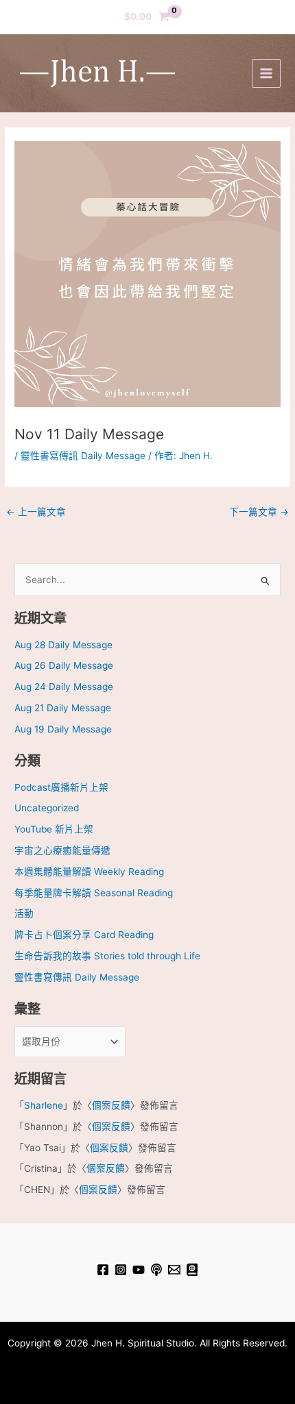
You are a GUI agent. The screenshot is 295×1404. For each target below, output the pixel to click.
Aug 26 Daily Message (63, 665)
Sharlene (43, 1105)
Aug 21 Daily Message (62, 707)
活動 (24, 913)
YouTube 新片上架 (53, 829)
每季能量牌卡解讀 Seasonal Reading (93, 892)
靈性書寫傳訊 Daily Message (83, 455)
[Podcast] (156, 1270)
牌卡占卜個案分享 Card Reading (84, 934)
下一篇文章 (259, 511)
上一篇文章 (36, 511)
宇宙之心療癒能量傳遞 (62, 850)
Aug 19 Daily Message (63, 729)
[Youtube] (138, 1270)
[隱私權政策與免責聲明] (192, 1270)
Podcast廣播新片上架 (61, 787)
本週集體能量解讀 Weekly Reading (89, 871)
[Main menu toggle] (266, 73)
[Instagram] (121, 1270)
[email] (174, 1270)
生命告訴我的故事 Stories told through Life (107, 955)
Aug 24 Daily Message (63, 686)
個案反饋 (111, 1105)
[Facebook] (103, 1270)
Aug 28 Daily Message (63, 644)
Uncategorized (46, 807)
